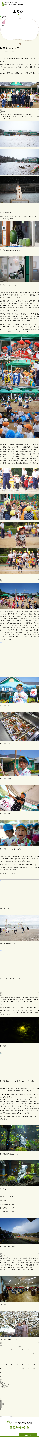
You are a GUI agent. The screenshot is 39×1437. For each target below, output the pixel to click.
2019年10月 (1, 1412)
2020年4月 (1, 1409)
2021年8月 (1, 1400)
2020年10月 (1, 1404)
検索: (0, 1416)
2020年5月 (1, 1408)
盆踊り (1, 581)
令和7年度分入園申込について (3, 1383)
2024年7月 (1, 1390)
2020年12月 (1, 1403)
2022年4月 (1, 1396)
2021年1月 (1, 1402)
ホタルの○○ (1, 994)
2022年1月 (1, 1398)
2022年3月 (1, 1397)
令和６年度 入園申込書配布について (4, 1386)
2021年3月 (1, 1401)
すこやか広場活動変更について (4, 1385)
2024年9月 (1, 1389)
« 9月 (1, 1376)
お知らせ (1, 1380)
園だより (1, 110)
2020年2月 (1, 1411)
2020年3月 (1, 1410)
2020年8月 (1, 1406)
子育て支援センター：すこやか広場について (5, 1384)
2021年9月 (1, 1399)
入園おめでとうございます (3, 1255)
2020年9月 (1, 1405)
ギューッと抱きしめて (2, 111)
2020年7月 (1, 1407)
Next (0, 1344)
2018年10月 (1, 1413)
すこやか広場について (2, 1387)
